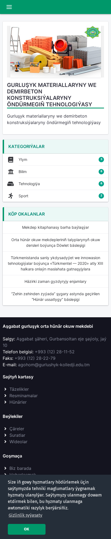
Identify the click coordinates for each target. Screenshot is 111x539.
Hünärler (18, 402)
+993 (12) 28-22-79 (35, 358)
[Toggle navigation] (9, 7)
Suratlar (17, 435)
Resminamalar (23, 395)
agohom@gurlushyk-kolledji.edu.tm (54, 364)
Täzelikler (19, 389)
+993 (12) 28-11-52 (55, 351)
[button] (25, 515)
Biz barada (20, 468)
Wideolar (18, 441)
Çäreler (16, 428)
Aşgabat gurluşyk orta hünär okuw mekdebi (48, 326)
